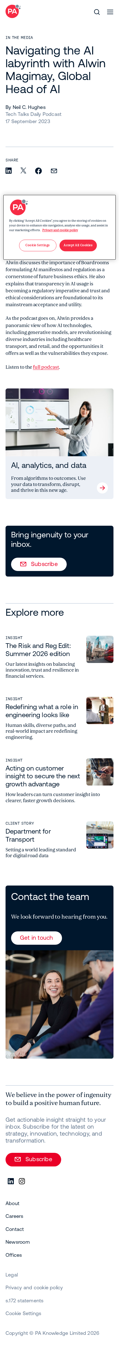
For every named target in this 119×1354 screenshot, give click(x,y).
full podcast (46, 367)
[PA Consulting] (13, 11)
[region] (59, 227)
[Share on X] (23, 171)
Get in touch (36, 937)
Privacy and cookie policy (60, 230)
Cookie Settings (23, 1313)
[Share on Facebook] (38, 171)
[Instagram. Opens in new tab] (22, 1181)
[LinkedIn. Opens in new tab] (11, 1181)
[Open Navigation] (110, 12)
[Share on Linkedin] (9, 171)
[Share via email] (54, 171)
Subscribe (44, 563)
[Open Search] (97, 12)
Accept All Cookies (78, 245)
